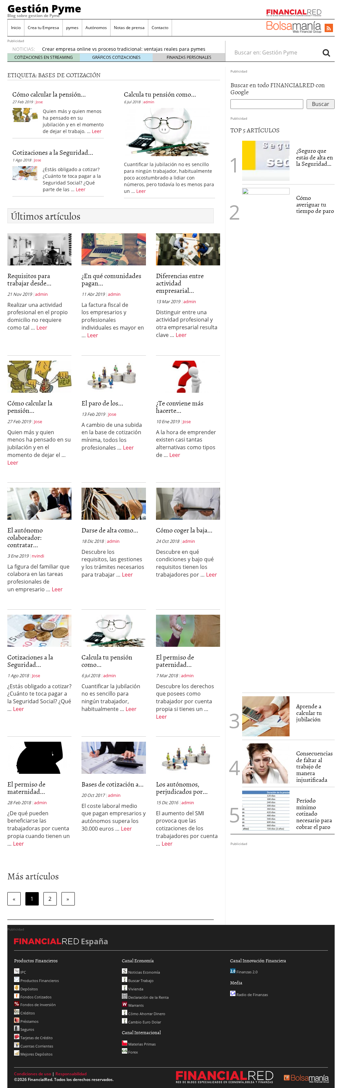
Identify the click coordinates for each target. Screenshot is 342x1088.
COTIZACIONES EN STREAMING (43, 57)
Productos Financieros (39, 980)
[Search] (326, 52)
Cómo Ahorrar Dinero (146, 1013)
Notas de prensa (129, 27)
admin (148, 101)
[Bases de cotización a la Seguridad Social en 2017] (113, 757)
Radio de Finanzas (251, 994)
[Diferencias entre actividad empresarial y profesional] (188, 248)
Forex (132, 1052)
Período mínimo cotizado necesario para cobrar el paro (314, 813)
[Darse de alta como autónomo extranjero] (113, 503)
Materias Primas (141, 1044)
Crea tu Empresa (43, 27)
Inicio (16, 27)
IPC (22, 972)
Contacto (160, 27)
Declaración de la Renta (148, 997)
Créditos (27, 1012)
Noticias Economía (143, 972)
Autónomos (96, 27)
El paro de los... (102, 403)
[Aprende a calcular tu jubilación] (266, 716)
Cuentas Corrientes (36, 1046)
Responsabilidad (71, 1074)
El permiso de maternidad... (26, 787)
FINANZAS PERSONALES (189, 57)
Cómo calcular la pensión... (49, 94)
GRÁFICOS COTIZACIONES (116, 57)
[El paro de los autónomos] (113, 376)
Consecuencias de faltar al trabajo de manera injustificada (314, 766)
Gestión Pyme (44, 8)
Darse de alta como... (109, 530)
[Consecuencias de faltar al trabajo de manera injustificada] (266, 762)
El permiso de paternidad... (175, 660)
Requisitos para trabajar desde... (29, 279)
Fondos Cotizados (35, 996)
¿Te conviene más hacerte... (179, 406)
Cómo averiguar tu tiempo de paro (315, 204)
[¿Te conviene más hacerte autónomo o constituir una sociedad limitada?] (188, 376)
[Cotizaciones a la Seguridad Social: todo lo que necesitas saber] (25, 172)
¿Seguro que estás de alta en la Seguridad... (314, 157)
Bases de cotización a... (112, 784)
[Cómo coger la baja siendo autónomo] (188, 503)
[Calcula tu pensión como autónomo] (167, 131)
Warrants (135, 1005)
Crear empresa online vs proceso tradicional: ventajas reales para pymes (123, 49)
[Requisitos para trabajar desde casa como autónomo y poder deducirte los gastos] (39, 248)
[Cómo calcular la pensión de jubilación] (25, 114)
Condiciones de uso (32, 1074)
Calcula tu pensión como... (160, 94)
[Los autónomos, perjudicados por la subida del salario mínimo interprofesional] (188, 757)
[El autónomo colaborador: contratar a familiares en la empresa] (39, 503)
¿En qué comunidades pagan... (111, 279)
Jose (39, 101)
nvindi (38, 556)
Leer (97, 131)
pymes (72, 27)
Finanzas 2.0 (246, 971)
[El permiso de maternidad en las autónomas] (39, 757)
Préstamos (28, 1021)
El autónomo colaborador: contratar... (25, 537)
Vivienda (135, 988)
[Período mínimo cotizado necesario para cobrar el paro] (266, 810)
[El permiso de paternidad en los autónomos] (188, 630)
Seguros (26, 1029)
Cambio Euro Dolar (144, 1021)
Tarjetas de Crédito (36, 1037)
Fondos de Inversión (37, 1004)
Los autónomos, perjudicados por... (182, 787)
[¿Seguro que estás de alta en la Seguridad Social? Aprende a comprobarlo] (266, 160)
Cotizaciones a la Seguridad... (52, 152)
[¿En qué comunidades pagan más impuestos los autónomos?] (113, 248)
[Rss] (329, 28)
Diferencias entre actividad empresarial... (180, 282)
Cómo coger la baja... (184, 530)
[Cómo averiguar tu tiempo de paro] (266, 438)
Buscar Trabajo (140, 980)
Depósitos (28, 988)
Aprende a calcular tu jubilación (309, 713)
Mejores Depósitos (35, 1054)
